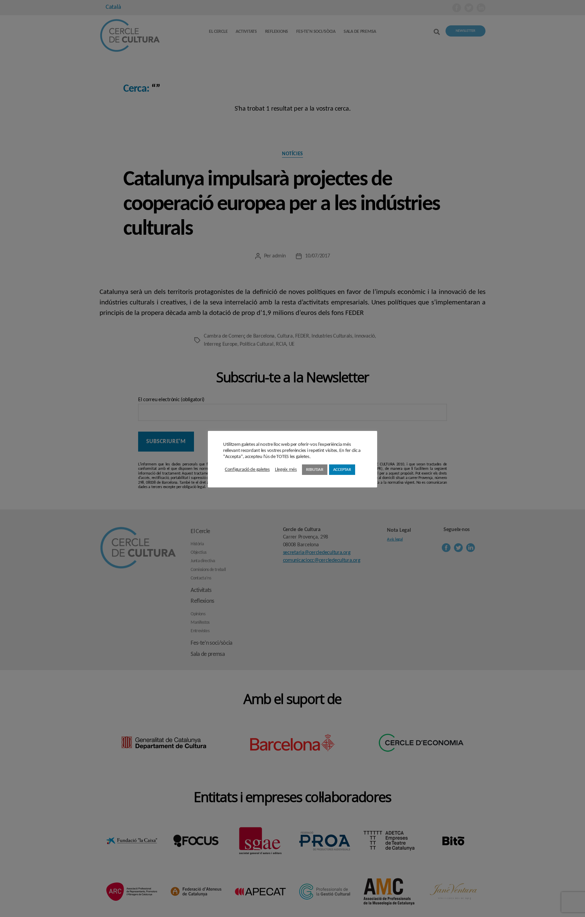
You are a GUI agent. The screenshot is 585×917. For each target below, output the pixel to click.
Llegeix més (286, 469)
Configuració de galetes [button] (247, 469)
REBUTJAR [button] (314, 469)
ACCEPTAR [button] (342, 469)
